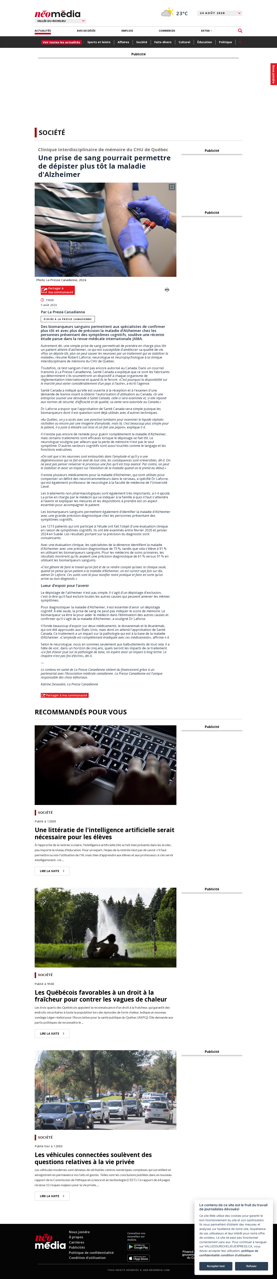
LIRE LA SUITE (49, 871)
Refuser (251, 1266)
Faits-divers (163, 42)
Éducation (204, 42)
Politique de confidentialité (91, 1252)
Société (141, 42)
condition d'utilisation (236, 1255)
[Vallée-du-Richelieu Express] (50, 1247)
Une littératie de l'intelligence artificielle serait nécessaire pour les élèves (104, 833)
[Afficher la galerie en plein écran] (171, 187)
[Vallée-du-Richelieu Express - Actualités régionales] (57, 13)
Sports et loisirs (99, 42)
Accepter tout (216, 1266)
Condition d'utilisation (87, 1257)
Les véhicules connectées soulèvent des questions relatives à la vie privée (93, 1158)
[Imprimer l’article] (167, 290)
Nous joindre (79, 1232)
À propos (76, 1237)
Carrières (76, 1242)
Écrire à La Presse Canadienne (68, 319)
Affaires (123, 42)
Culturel (184, 42)
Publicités (77, 1247)
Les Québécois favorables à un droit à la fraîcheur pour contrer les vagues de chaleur (101, 996)
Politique (225, 42)
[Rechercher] (240, 30)
